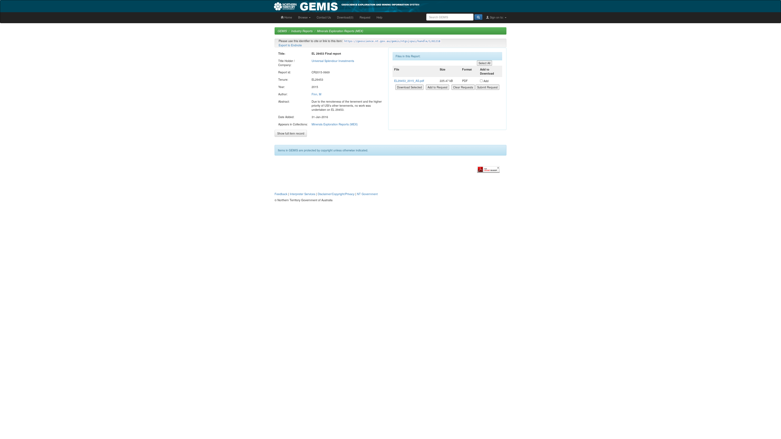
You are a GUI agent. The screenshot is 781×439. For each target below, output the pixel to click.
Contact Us (324, 17)
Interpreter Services (302, 194)
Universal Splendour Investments (333, 61)
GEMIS (282, 31)
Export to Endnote (290, 45)
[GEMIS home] (377, 6)
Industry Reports (302, 31)
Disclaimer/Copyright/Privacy (336, 194)
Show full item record (290, 133)
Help (379, 17)
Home (288, 17)
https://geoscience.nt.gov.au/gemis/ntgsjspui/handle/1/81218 (392, 41)
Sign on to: (496, 17)
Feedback (281, 194)
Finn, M (316, 94)
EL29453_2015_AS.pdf (409, 81)
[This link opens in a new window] (488, 169)
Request (365, 17)
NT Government (367, 194)
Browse (303, 17)
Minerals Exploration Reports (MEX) (340, 31)
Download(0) (345, 17)
